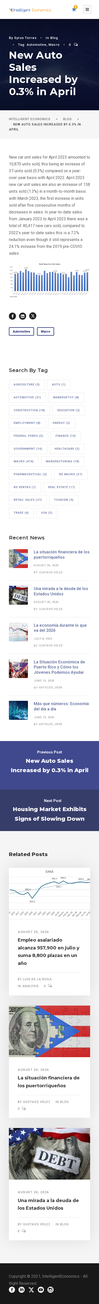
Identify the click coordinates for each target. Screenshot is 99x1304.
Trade (21, 512)
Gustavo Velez (51, 572)
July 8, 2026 (43, 638)
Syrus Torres (25, 38)
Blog (54, 38)
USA (47, 512)
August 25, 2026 (33, 932)
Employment (27, 423)
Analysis (30, 986)
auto (59, 384)
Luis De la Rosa (37, 979)
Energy (61, 423)
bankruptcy (66, 397)
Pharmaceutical (30, 474)
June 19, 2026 (44, 680)
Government (28, 448)
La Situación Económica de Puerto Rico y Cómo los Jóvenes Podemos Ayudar (59, 667)
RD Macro (70, 474)
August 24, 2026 (46, 565)
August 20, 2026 (46, 602)
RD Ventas (25, 487)
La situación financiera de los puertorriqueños (62, 555)
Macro (54, 45)
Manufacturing (62, 461)
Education (68, 410)
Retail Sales (28, 500)
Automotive (36, 45)
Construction (29, 410)
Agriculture (27, 384)
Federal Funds (28, 436)
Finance (66, 436)
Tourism (64, 500)
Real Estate (61, 487)
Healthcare (67, 448)
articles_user (50, 687)
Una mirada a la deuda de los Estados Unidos (61, 591)
